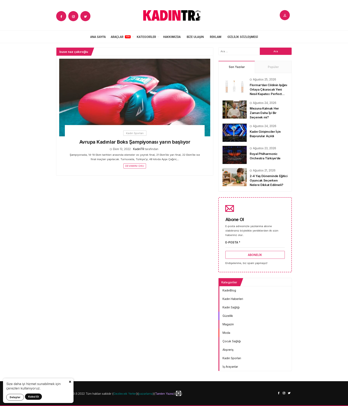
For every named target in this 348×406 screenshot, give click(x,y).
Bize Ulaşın (195, 37)
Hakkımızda (172, 37)
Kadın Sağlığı (231, 307)
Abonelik (255, 255)
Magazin (228, 324)
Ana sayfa (98, 37)
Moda (226, 332)
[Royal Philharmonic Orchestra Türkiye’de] (235, 154)
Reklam (215, 37)
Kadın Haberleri (233, 299)
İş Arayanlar (230, 366)
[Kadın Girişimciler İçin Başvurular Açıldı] (235, 132)
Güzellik (228, 315)
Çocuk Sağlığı (232, 341)
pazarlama (146, 394)
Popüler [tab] (273, 67)
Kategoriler (146, 37)
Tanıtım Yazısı (164, 394)
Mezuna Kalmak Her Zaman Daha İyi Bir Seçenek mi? (264, 112)
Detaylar (15, 397)
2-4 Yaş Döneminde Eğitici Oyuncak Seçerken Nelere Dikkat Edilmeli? (269, 180)
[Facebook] (61, 16)
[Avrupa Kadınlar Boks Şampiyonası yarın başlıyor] (134, 97)
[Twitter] (85, 16)
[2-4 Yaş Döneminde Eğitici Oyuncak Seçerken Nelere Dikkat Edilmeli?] (235, 176)
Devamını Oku (134, 165)
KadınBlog (229, 290)
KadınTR (138, 149)
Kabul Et (33, 396)
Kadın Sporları (135, 133)
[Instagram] (73, 16)
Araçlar (117, 37)
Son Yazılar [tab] (237, 67)
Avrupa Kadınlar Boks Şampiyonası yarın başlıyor (134, 142)
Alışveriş (228, 349)
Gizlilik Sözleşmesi (242, 37)
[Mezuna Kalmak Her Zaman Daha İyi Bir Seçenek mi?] (235, 109)
